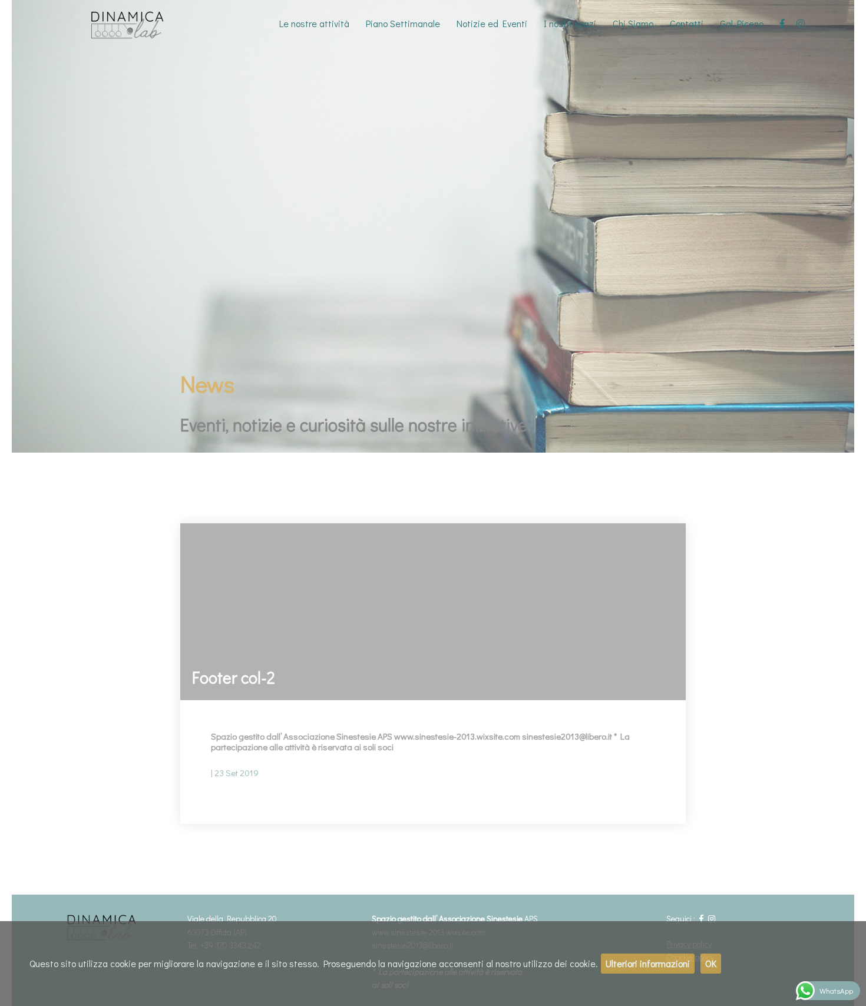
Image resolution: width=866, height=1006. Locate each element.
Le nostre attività (314, 23)
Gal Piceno (741, 23)
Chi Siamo (633, 23)
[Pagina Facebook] (782, 23)
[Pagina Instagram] (801, 23)
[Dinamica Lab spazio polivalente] (135, 23)
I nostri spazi (570, 23)
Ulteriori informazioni (648, 963)
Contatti (686, 23)
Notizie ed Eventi (492, 23)
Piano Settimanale (403, 23)
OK (710, 963)
